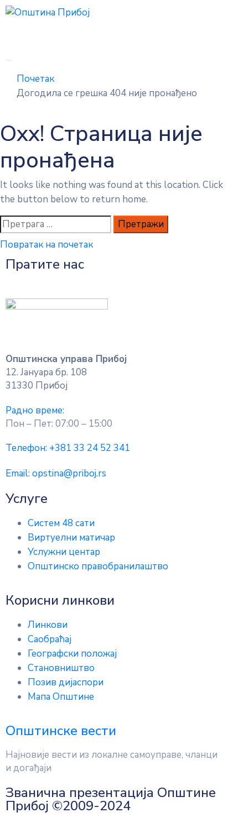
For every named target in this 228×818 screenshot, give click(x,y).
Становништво (61, 668)
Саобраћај (49, 639)
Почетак (35, 78)
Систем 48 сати (61, 523)
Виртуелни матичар (71, 537)
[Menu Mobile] (9, 60)
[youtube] (82, 279)
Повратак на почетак (46, 244)
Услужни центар (64, 552)
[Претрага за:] (55, 224)
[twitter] (124, 279)
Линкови (48, 624)
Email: (56, 473)
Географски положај (72, 653)
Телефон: (68, 448)
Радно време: (35, 410)
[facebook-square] (103, 279)
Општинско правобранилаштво (98, 566)
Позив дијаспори (65, 682)
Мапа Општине (61, 696)
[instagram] (145, 279)
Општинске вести (61, 731)
